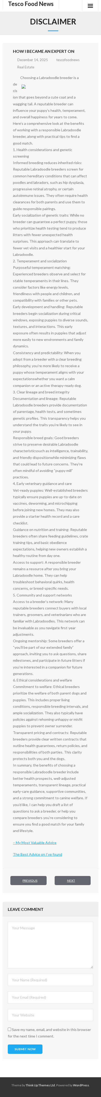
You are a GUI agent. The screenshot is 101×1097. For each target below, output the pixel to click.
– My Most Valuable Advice (34, 842)
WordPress (81, 1085)
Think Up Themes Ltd (40, 1085)
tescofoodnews (68, 60)
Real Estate (25, 67)
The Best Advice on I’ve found (37, 854)
